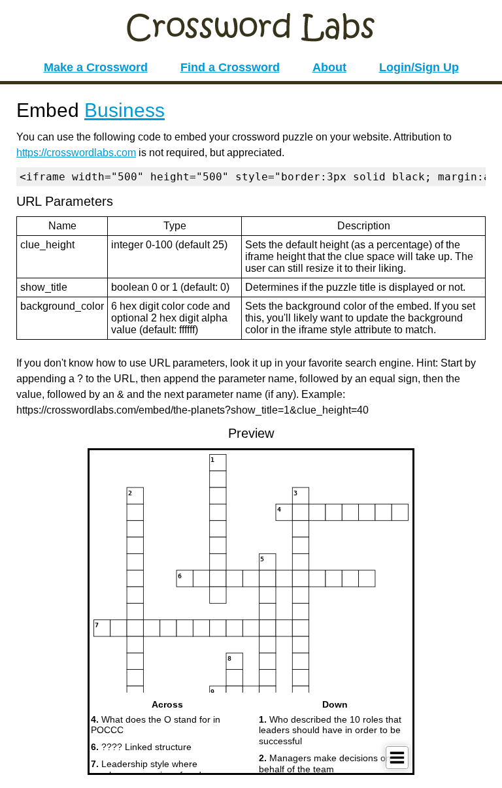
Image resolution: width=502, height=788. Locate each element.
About (329, 67)
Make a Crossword (96, 67)
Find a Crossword (230, 67)
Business (124, 110)
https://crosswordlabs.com (76, 152)
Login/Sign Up (419, 67)
